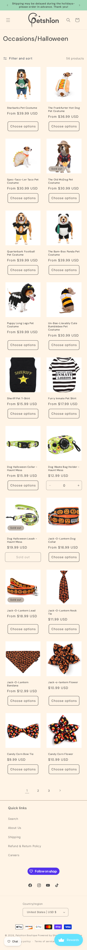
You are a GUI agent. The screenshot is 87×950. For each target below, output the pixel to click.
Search (13, 818)
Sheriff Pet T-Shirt (18, 398)
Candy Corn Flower (60, 754)
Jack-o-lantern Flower (63, 682)
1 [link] (27, 790)
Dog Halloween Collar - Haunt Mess (22, 468)
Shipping (14, 837)
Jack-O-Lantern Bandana (18, 684)
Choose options (23, 126)
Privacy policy (22, 941)
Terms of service (44, 941)
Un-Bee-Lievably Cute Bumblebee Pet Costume (62, 326)
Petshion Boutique (26, 935)
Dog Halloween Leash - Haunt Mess (22, 540)
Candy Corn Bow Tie (20, 754)
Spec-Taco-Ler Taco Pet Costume (23, 181)
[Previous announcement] (7, 5)
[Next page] (59, 790)
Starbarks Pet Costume (22, 108)
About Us (14, 827)
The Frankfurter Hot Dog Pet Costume (64, 109)
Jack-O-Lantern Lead (21, 610)
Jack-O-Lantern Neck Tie (62, 612)
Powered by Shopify (50, 935)
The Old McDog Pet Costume (60, 181)
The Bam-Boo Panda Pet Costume (64, 253)
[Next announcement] (79, 5)
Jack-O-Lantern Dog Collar (61, 540)
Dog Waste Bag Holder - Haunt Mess (64, 468)
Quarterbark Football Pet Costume (21, 253)
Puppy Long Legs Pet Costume (20, 325)
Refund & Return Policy (24, 846)
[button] (8, 20)
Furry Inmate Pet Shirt (62, 398)
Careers (13, 855)
